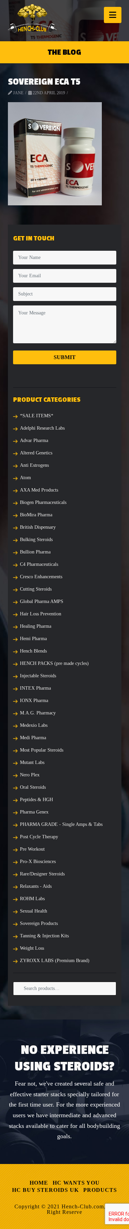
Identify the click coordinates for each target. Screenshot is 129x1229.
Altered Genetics (36, 452)
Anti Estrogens (34, 465)
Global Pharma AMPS (41, 601)
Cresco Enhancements (41, 576)
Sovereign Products (39, 923)
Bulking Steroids (36, 539)
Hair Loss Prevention (40, 613)
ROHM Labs (32, 898)
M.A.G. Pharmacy (38, 712)
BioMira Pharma (36, 514)
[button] (112, 15)
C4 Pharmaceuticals (39, 564)
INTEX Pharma (35, 688)
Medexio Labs (33, 725)
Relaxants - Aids (36, 886)
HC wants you (76, 1183)
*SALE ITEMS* (36, 415)
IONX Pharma (34, 700)
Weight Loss (32, 948)
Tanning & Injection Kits (44, 935)
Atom (25, 477)
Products (100, 1190)
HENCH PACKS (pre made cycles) (54, 663)
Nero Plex (30, 774)
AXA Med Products (39, 490)
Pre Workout (32, 849)
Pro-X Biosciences (38, 861)
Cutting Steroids (36, 589)
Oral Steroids (33, 787)
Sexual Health (33, 911)
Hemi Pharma (33, 638)
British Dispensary (38, 527)
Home (39, 1183)
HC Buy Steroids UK (45, 1190)
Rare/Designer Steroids (42, 873)
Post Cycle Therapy (39, 836)
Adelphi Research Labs (42, 428)
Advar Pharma (34, 440)
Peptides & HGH (36, 799)
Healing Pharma (35, 626)
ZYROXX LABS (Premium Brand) (54, 960)
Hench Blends (33, 651)
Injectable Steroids (38, 675)
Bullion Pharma (35, 551)
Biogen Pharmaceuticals (43, 502)
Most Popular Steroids (41, 750)
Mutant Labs (32, 762)
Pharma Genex (34, 812)
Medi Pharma (33, 737)
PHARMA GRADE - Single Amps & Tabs (61, 824)
